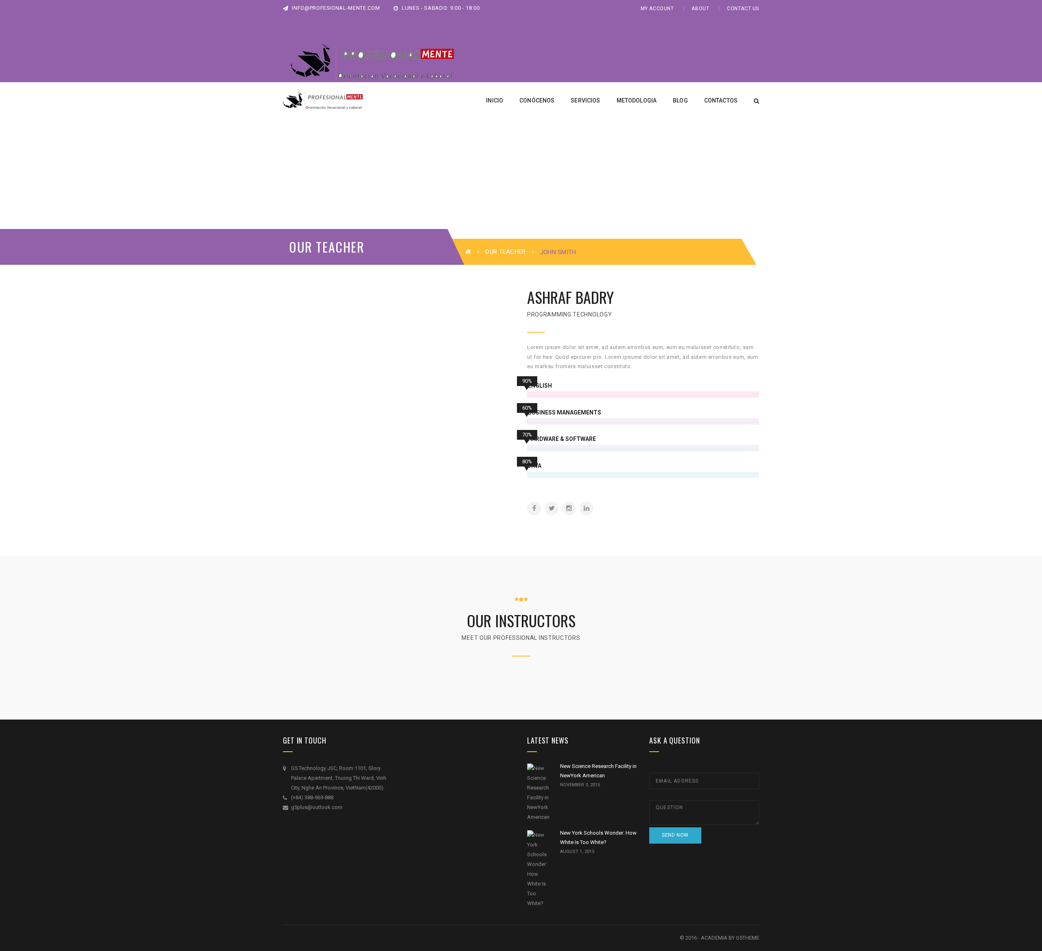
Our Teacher (505, 251)
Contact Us (743, 8)
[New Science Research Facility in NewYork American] (538, 792)
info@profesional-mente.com (335, 8)
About (700, 8)
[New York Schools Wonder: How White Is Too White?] (538, 869)
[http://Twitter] (551, 508)
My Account (657, 8)
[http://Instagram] (569, 508)
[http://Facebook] (534, 508)
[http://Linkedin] (586, 508)
